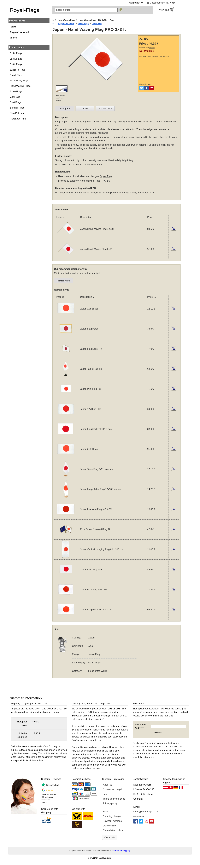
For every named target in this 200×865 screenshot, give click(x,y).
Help (105, 811)
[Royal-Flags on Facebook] (135, 822)
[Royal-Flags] (28, 10)
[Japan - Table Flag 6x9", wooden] (65, 477)
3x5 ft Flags (16, 53)
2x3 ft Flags (16, 59)
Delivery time (110, 825)
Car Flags (15, 97)
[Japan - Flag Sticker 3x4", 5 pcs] (65, 437)
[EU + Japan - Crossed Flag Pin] (65, 537)
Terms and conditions (114, 799)
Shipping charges (112, 816)
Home (13, 27)
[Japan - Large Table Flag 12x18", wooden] (65, 497)
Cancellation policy (113, 830)
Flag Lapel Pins (18, 118)
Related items (63, 281)
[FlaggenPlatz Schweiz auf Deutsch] (170, 788)
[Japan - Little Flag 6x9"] (65, 578)
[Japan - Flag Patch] (65, 337)
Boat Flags (15, 102)
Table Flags (16, 91)
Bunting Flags (17, 107)
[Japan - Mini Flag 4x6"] (65, 397)
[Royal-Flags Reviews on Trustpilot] (50, 786)
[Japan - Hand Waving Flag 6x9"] (65, 257)
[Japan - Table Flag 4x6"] (65, 377)
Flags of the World (19, 32)
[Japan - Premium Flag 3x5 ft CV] (65, 517)
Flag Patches (17, 113)
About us (107, 784)
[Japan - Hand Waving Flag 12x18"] (65, 237)
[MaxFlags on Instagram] (146, 822)
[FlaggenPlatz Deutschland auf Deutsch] (175, 788)
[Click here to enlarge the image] (95, 83)
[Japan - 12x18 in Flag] (65, 417)
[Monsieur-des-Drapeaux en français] (181, 788)
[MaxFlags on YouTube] (151, 822)
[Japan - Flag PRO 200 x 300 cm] (65, 618)
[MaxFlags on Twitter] (141, 822)
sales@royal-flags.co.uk (142, 192)
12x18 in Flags (17, 70)
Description (64, 108)
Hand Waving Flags (20, 86)
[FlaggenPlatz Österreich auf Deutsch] (165, 788)
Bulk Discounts (105, 108)
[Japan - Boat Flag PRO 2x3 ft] (65, 598)
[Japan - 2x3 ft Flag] (65, 457)
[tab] (64, 108)
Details (85, 108)
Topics (13, 38)
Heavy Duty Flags (19, 80)
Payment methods (112, 821)
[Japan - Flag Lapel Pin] (65, 357)
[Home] (53, 20)
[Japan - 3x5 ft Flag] (65, 317)
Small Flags (16, 75)
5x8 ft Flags (16, 64)
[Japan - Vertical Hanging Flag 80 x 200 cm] (65, 557)
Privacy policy (110, 803)
